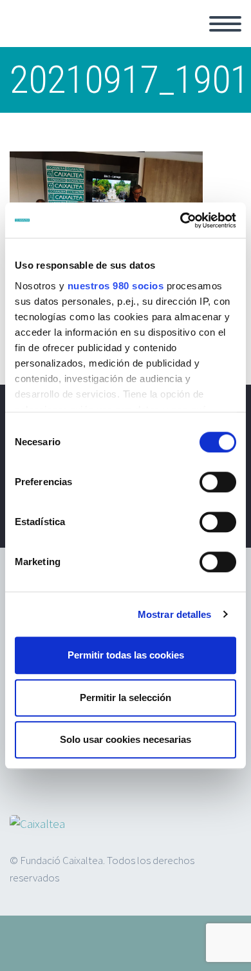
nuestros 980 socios (116, 285)
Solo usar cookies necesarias (125, 739)
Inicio (185, 38)
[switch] (218, 482)
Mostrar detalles (175, 614)
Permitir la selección (125, 697)
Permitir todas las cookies (126, 654)
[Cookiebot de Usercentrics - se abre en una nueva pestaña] (180, 220)
